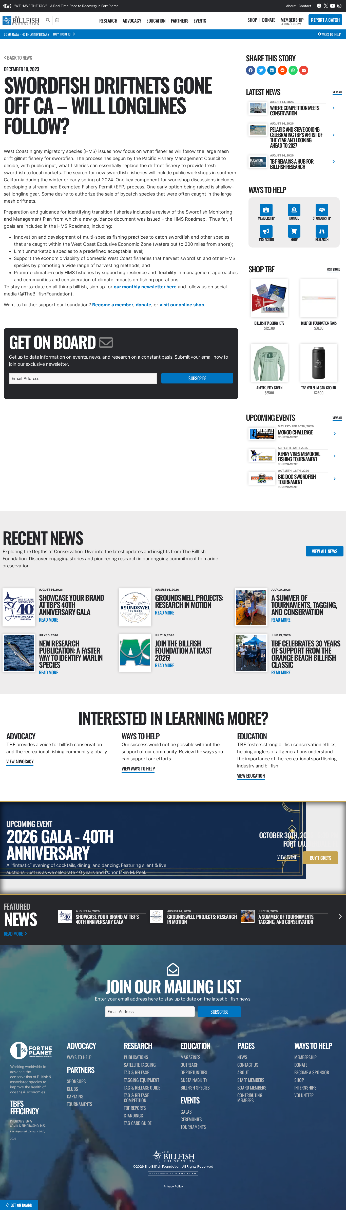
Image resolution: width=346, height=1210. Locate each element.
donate (143, 304)
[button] (250, 70)
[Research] (322, 231)
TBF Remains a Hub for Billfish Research (292, 163)
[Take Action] (266, 231)
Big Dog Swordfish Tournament (297, 479)
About (291, 6)
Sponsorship (322, 218)
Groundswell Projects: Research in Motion (189, 601)
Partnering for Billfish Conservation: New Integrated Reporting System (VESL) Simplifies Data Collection (95, 6)
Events (200, 20)
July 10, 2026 (281, 589)
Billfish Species (195, 1087)
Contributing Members (249, 1097)
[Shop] (294, 231)
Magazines (190, 1057)
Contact (305, 6)
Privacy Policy (173, 1186)
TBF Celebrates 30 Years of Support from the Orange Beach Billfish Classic (305, 654)
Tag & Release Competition (136, 1097)
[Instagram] (339, 6)
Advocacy (132, 20)
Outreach (190, 1064)
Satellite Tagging (140, 1064)
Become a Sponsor (311, 1072)
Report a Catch (325, 19)
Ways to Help (140, 736)
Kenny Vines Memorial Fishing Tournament (299, 456)
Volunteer (304, 1095)
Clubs (72, 1088)
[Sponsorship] (322, 210)
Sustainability (194, 1080)
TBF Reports (135, 1107)
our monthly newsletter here (145, 286)
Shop (252, 19)
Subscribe (197, 378)
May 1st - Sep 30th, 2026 (296, 426)
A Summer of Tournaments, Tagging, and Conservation (304, 604)
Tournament (288, 437)
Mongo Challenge (295, 432)
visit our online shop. (182, 304)
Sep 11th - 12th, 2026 (293, 448)
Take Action (266, 239)
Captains (75, 1096)
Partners (179, 20)
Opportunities (194, 1072)
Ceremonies (191, 1119)
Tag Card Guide (137, 1123)
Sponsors (76, 1081)
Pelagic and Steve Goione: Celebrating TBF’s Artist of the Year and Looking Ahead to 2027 (296, 137)
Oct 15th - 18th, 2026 (293, 470)
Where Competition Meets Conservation (294, 110)
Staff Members (250, 1080)
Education (155, 20)
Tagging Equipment (141, 1080)
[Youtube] (332, 6)
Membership (292, 19)
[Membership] (266, 210)
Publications (136, 1057)
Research (108, 20)
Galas (186, 1111)
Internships (305, 1087)
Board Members (251, 1087)
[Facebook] (319, 6)
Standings (133, 1115)
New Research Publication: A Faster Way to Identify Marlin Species (70, 654)
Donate (268, 19)
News (7, 6)
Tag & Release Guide (142, 1087)
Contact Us (247, 1064)
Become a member (112, 304)
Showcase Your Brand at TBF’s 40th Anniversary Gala (71, 604)
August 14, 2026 (282, 102)
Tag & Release (136, 1072)
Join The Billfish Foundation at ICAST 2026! (183, 650)
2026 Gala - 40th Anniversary (26, 34)
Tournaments (79, 1104)
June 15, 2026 (281, 635)
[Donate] (294, 210)
